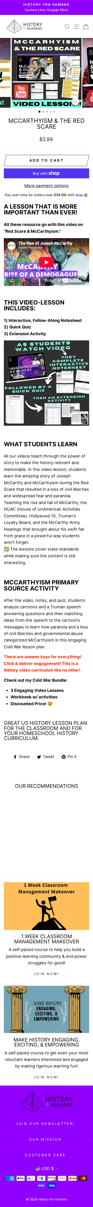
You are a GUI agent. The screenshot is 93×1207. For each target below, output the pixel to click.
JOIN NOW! (47, 974)
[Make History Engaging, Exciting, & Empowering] (46, 1009)
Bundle (59, 680)
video (71, 224)
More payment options (46, 185)
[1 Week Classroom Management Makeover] (46, 906)
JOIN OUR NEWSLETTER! (45, 1124)
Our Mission (45, 1139)
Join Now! (47, 1077)
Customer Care (45, 1155)
